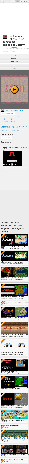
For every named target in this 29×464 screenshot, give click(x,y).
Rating (17, 1)
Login (26, 1)
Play (15, 55)
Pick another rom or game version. (10, 130)
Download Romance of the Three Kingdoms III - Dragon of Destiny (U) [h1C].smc (14, 126)
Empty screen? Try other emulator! (14, 110)
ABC (13, 1)
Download (14, 61)
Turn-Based (14, 47)
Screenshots (14, 58)
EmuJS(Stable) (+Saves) (8, 113)
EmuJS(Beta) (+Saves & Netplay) (10, 116)
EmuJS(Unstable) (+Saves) (8, 121)
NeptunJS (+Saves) (12, 119)
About (14, 65)
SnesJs (3, 119)
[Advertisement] (14, 18)
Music (14, 68)
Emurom (23, 116)
